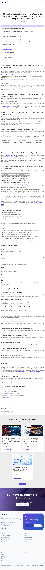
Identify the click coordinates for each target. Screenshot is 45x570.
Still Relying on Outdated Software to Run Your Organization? (14, 28)
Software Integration (5, 537)
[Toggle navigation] (43, 2)
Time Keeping (26, 541)
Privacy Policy (28, 565)
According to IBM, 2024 (6, 185)
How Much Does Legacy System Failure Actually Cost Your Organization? (16, 41)
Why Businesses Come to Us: (8, 44)
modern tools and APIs (23, 184)
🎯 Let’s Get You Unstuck (7, 57)
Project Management (28, 539)
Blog (2, 558)
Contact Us (26, 552)
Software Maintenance (5, 539)
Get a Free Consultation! (22, 504)
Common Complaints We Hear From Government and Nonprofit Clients (16, 33)
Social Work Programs (28, 537)
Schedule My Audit (7, 397)
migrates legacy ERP (11, 155)
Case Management (27, 535)
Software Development (5, 535)
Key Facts (4, 47)
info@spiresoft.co (5, 524)
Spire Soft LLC (12, 565)
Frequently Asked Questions (8, 52)
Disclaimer (41, 565)
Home (2, 552)
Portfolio (3, 560)
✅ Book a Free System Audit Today (9, 60)
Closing (3, 54)
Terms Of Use (35, 565)
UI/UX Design (4, 543)
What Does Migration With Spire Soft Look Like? (11, 36)
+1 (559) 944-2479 (5, 525)
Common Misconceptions (7, 49)
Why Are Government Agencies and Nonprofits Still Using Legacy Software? (17, 31)
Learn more (6, 449)
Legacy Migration (4, 541)
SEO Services (4, 546)
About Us (3, 554)
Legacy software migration (7, 74)
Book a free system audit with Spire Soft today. (29, 371)
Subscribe (38, 525)
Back (3, 7)
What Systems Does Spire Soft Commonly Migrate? (12, 39)
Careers (3, 556)
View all (22, 484)
